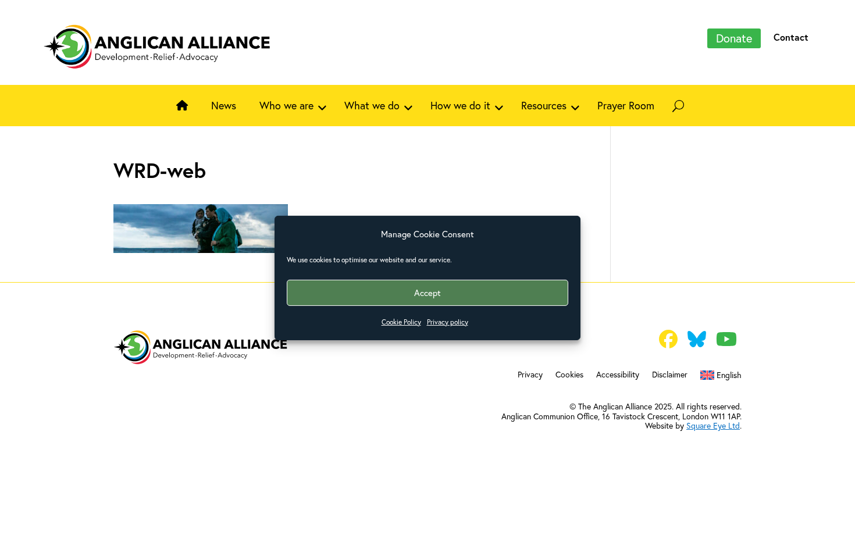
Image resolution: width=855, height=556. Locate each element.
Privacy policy (447, 322)
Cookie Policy (401, 322)
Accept (427, 292)
